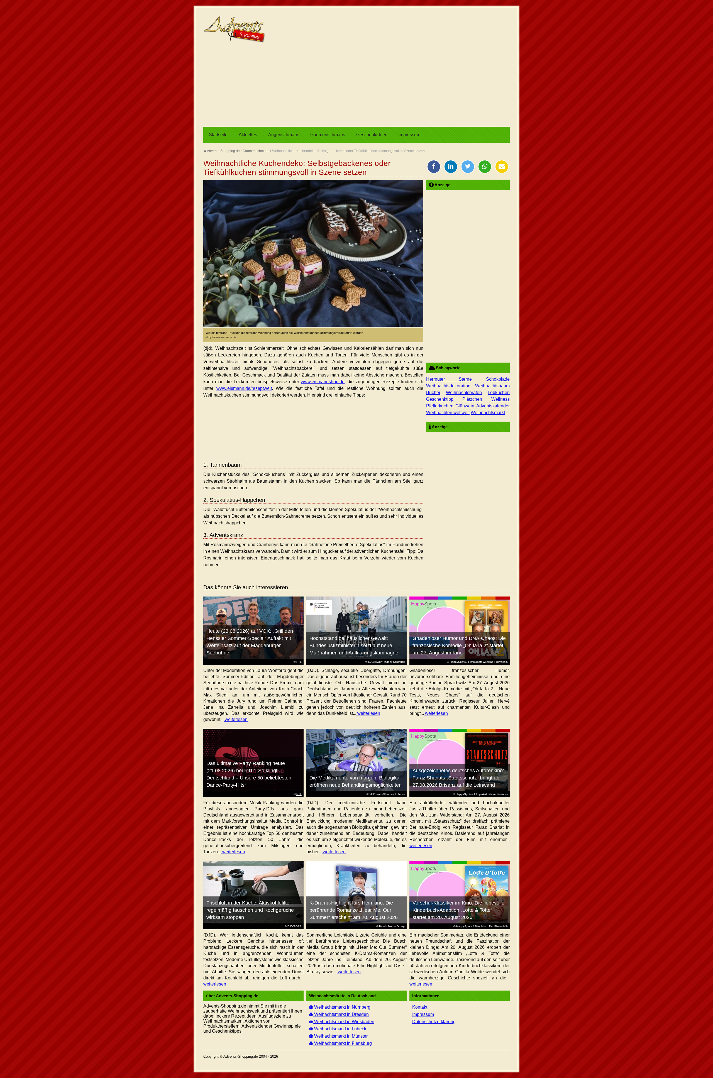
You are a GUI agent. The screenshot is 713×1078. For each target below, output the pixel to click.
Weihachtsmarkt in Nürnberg (341, 1007)
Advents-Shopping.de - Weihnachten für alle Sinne (235, 29)
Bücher (433, 392)
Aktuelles (248, 134)
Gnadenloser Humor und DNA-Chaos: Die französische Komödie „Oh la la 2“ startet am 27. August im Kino (459, 645)
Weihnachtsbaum (492, 385)
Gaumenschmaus (327, 134)
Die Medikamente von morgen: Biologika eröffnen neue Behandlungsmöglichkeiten (355, 781)
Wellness (500, 399)
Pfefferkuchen (439, 406)
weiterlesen (236, 719)
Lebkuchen (499, 392)
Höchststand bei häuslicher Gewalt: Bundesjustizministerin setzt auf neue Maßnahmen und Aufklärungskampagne (353, 645)
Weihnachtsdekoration (448, 385)
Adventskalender (493, 406)
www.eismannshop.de (323, 381)
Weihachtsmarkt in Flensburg (342, 1043)
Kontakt (419, 1007)
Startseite (218, 134)
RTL (299, 661)
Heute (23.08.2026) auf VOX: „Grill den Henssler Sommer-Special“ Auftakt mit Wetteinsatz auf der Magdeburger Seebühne (249, 642)
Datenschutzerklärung (434, 1021)
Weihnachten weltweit (448, 412)
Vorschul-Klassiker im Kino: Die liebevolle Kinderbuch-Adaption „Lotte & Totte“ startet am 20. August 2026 (458, 910)
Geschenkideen (371, 134)
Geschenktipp (439, 399)
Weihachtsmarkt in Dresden (341, 1014)
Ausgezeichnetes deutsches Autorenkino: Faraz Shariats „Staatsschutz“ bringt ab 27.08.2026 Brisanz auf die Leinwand (458, 778)
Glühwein (464, 406)
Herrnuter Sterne (449, 379)
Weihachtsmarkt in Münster (340, 1036)
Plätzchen (472, 399)
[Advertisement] (356, 85)
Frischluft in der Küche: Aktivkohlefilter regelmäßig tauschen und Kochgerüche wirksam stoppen (250, 910)
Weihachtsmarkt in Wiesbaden (343, 1021)
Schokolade (498, 379)
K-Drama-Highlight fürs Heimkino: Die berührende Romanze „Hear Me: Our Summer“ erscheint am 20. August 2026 (353, 910)
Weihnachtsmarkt (488, 412)
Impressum (409, 134)
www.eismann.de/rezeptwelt (244, 388)
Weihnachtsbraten (464, 392)
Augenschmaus (283, 134)
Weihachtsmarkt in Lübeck (339, 1028)
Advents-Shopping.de (223, 151)
